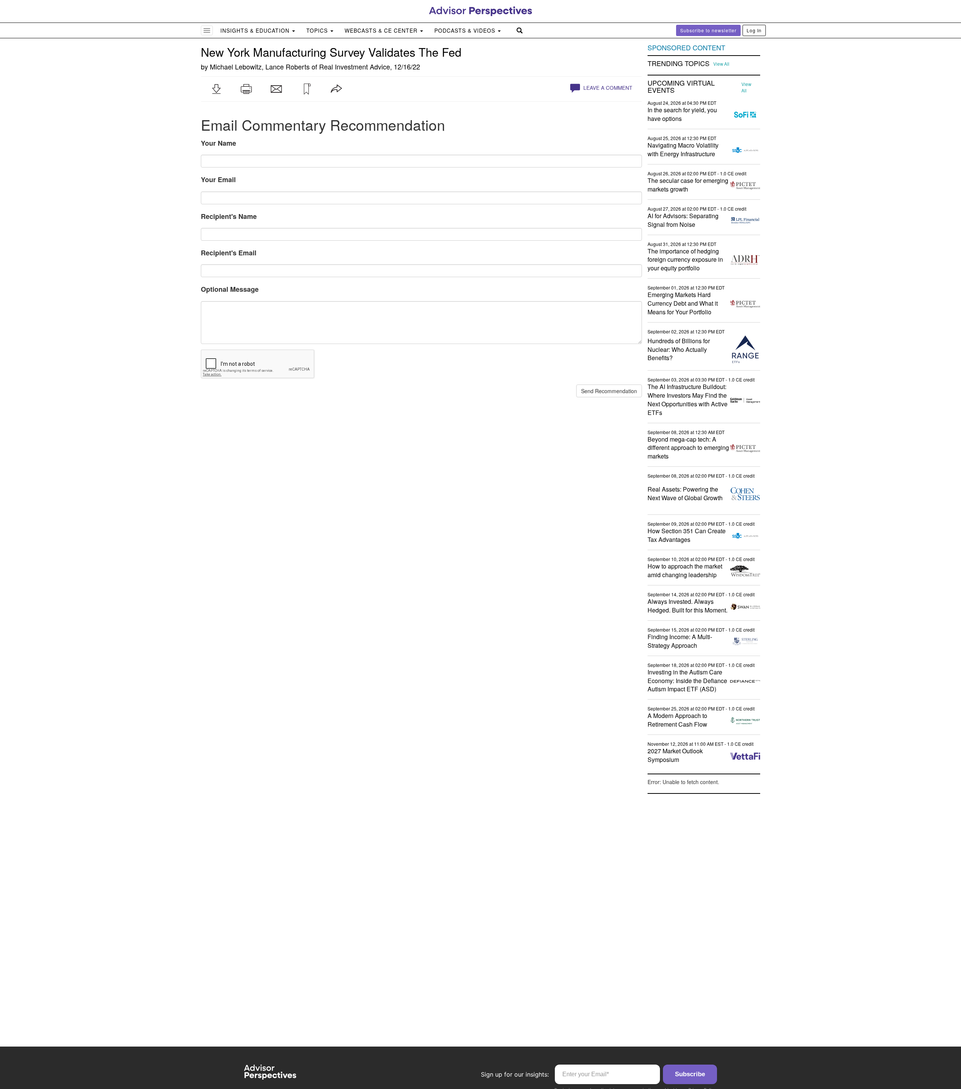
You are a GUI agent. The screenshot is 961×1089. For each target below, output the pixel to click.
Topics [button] (318, 30)
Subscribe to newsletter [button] (708, 30)
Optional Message (230, 289)
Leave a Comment (607, 87)
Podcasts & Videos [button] (465, 30)
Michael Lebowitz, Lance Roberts (260, 66)
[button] (216, 89)
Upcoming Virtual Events (681, 86)
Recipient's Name (229, 216)
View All (721, 64)
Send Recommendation (609, 391)
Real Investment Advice (354, 66)
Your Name (218, 143)
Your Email (218, 179)
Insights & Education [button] (255, 30)
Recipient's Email (228, 253)
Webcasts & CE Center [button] (382, 30)
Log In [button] (754, 30)
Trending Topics (678, 63)
